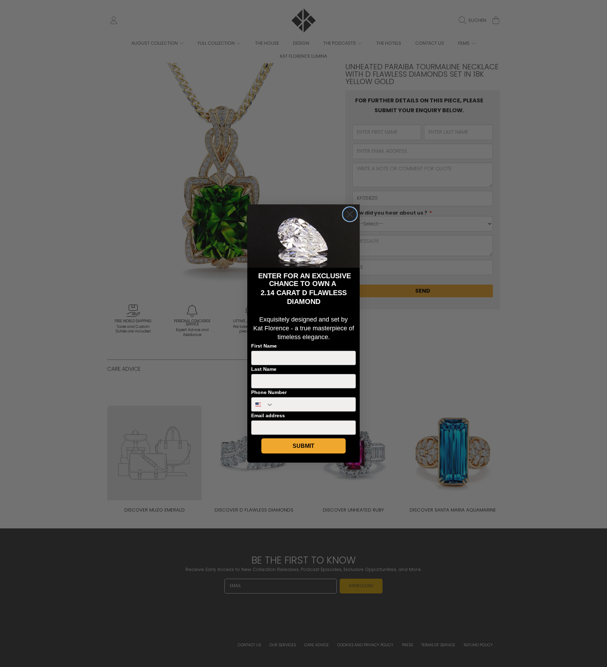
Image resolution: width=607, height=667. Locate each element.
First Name (264, 346)
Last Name (263, 369)
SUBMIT (303, 446)
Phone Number (269, 392)
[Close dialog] (350, 214)
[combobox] (263, 404)
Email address (268, 415)
